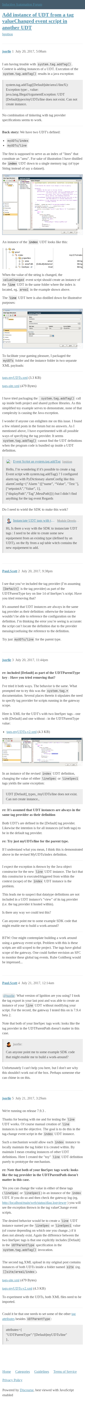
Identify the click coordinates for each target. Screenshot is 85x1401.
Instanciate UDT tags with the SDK (34, 520)
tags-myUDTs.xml (15, 378)
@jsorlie (9, 995)
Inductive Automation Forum (22, 4)
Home (6, 1371)
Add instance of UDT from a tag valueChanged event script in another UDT (38, 21)
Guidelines (41, 1371)
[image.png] (42, 204)
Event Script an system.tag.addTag (37, 461)
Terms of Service (65, 1371)
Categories (22, 1371)
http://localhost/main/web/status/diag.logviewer (34, 1203)
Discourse (27, 1390)
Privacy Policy (12, 1380)
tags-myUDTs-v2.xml (22, 732)
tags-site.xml (10, 386)
